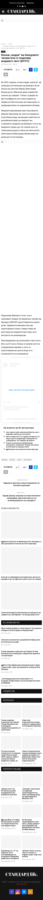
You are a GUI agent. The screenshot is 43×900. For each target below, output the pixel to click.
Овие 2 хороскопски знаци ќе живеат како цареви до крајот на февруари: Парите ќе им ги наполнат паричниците (31, 756)
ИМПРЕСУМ (21, 884)
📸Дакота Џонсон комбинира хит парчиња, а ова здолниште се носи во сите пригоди (21, 542)
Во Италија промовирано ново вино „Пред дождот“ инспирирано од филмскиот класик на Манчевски (31, 824)
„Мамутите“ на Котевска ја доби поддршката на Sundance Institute (9, 792)
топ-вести (27, 460)
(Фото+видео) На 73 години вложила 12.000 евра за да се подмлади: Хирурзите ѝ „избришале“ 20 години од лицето (24, 438)
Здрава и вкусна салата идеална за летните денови (21, 484)
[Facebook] (11, 891)
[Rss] (30, 891)
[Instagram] (17, 891)
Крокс (12, 460)
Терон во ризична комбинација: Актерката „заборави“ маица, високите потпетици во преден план (22, 445)
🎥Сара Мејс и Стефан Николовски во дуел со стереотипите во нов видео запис (10, 823)
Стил (3, 51)
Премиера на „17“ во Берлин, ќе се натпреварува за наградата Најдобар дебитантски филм (10, 854)
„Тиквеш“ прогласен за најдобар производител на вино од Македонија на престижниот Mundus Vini (31, 793)
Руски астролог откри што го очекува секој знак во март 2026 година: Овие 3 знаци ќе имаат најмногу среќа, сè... (10, 756)
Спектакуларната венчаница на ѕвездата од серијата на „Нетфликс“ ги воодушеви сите (21, 613)
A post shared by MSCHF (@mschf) (21, 419)
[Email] (24, 891)
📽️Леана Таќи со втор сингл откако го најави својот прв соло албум (32, 854)
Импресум (30, 3)
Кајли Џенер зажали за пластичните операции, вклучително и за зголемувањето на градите (21, 498)
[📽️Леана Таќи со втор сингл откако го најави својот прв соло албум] (32, 842)
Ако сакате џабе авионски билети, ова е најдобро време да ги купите (22, 433)
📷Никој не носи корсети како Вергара (22, 449)
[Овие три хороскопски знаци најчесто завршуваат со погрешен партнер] (32, 711)
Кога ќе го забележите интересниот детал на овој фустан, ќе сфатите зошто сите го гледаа (21, 578)
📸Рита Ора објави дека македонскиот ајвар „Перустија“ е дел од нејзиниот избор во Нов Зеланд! (20, 667)
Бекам (4, 460)
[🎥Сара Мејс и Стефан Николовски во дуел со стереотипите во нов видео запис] (11, 811)
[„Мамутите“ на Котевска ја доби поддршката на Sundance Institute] (11, 780)
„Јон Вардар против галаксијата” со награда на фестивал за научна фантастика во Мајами (20, 681)
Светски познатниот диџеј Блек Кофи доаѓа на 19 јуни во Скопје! (20, 641)
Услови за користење (17, 3)
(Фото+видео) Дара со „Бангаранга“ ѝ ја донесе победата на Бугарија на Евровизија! (21, 629)
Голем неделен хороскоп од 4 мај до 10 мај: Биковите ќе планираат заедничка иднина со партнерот (20, 653)
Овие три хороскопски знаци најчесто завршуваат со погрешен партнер (31, 723)
